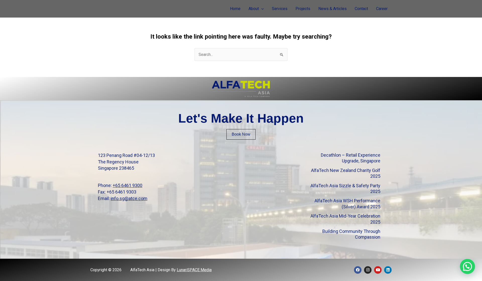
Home (235, 8)
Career (382, 8)
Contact (361, 8)
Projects (302, 8)
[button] (261, 9)
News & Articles (332, 8)
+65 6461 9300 (127, 185)
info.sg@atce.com (129, 198)
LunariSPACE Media (194, 269)
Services (279, 8)
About (254, 8)
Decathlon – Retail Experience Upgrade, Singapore (350, 157)
